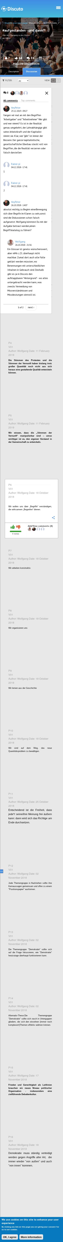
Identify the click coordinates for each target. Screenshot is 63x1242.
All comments (10, 100)
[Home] (12, 8)
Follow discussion (26, 63)
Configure (53, 161)
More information (31, 1237)
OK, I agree (9, 1237)
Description (14, 71)
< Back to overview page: (15, 23)
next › (31, 307)
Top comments (28, 100)
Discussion (31, 71)
